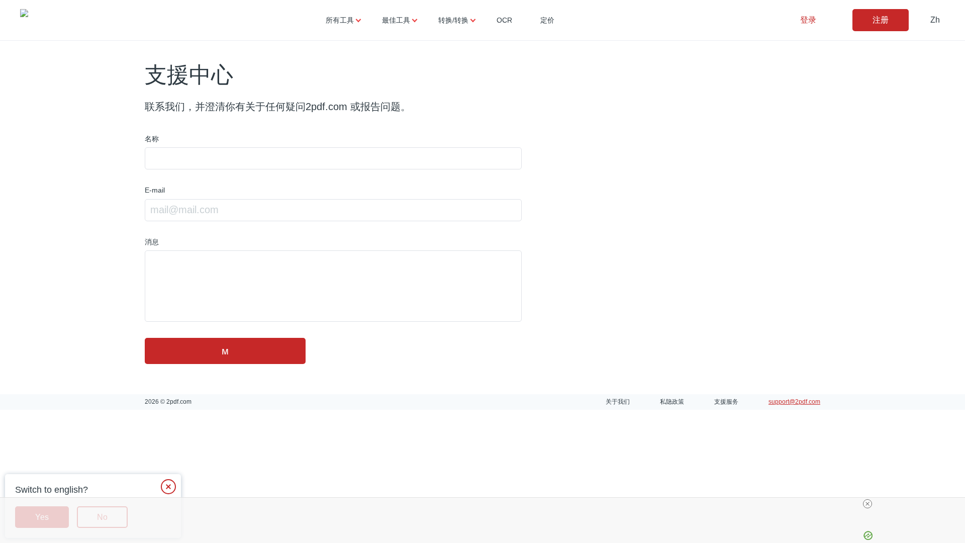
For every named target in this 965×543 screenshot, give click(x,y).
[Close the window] (168, 486)
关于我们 (618, 401)
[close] (867, 503)
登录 (808, 20)
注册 (881, 20)
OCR (504, 20)
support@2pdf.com (794, 401)
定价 (547, 20)
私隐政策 (672, 401)
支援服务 (726, 401)
